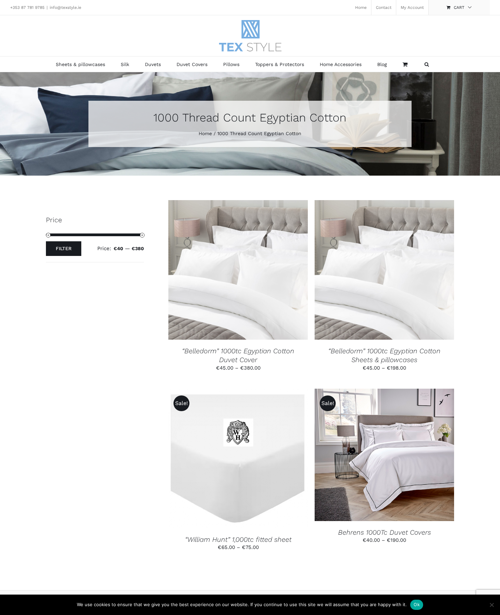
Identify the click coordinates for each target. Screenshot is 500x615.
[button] (426, 64)
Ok (417, 604)
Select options (222, 270)
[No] (491, 604)
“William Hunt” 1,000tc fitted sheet (238, 539)
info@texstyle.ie (65, 7)
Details (265, 270)
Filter (63, 248)
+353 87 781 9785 (27, 7)
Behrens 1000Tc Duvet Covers (384, 532)
